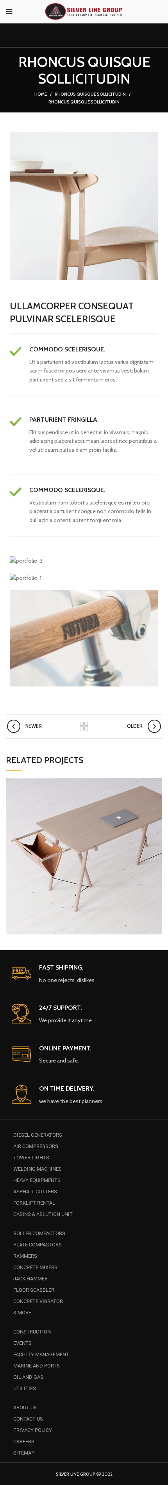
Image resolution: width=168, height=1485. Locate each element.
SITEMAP (23, 1453)
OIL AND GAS (28, 1377)
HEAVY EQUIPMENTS (37, 1180)
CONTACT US (28, 1419)
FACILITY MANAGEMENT (41, 1354)
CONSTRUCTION (32, 1332)
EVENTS (22, 1343)
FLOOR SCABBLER (33, 1290)
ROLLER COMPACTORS (39, 1233)
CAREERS (23, 1441)
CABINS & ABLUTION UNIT (43, 1214)
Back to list (84, 726)
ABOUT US (25, 1407)
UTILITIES (24, 1388)
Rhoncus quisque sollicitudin (90, 94)
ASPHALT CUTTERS (35, 1191)
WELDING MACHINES (37, 1169)
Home (40, 94)
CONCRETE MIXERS (35, 1267)
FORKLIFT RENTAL (34, 1203)
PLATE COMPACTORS (37, 1245)
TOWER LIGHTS (31, 1158)
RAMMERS (25, 1256)
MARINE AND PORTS (36, 1366)
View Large (156, 784)
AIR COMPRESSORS (35, 1146)
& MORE (22, 1313)
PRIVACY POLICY (32, 1430)
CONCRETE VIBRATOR (38, 1301)
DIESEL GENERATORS (37, 1135)
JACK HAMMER (30, 1279)
